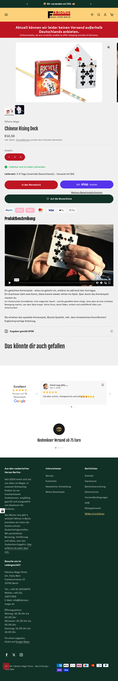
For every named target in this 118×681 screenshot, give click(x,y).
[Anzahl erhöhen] (21, 157)
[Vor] (90, 4)
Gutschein (51, 481)
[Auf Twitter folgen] (14, 655)
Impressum (91, 481)
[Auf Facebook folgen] (6, 655)
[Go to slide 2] (73, 406)
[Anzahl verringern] (9, 157)
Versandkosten (23, 139)
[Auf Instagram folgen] (21, 655)
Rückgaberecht (93, 508)
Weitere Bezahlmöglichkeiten (86, 192)
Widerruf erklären (94, 513)
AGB (87, 503)
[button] (92, 15)
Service (49, 475)
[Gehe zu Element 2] (19, 110)
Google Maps (23, 641)
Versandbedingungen (96, 497)
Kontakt (89, 475)
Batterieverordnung (95, 486)
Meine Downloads (55, 492)
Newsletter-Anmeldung (58, 486)
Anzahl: (9, 150)
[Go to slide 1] (71, 406)
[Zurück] (27, 4)
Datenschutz (91, 492)
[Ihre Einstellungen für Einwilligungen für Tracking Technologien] (2, 510)
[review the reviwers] (102, 385)
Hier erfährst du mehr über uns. (18, 548)
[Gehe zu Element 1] (9, 111)
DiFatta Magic (12, 121)
